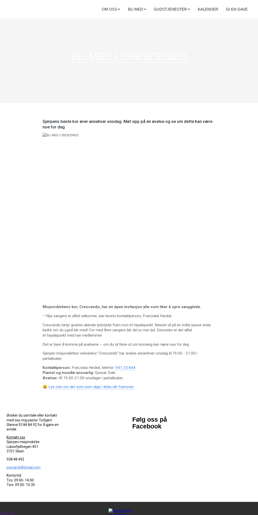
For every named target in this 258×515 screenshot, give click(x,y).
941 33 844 (125, 367)
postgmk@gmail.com (24, 467)
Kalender (208, 9)
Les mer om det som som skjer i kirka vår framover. (91, 387)
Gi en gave (237, 9)
